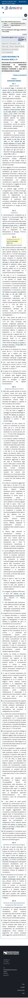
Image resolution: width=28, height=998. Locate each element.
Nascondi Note (19, 46)
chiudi (25, 19)
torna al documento (20, 75)
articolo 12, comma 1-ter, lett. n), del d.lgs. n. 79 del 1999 (14, 343)
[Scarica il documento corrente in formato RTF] (19, 40)
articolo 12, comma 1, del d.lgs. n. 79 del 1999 (14, 416)
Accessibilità (22, 987)
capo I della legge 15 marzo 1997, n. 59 (14, 153)
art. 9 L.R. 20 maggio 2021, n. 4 (12, 242)
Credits (23, 993)
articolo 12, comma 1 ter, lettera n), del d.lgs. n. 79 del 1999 (14, 825)
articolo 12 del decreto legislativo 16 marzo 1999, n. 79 (14, 91)
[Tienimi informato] (23, 39)
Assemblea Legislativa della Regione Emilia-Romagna (9, 2)
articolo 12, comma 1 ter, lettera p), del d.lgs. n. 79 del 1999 (14, 857)
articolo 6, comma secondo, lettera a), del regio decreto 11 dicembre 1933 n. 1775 (14, 111)
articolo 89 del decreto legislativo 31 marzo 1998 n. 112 (14, 143)
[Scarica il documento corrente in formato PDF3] (21, 40)
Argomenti (5, 43)
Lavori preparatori (7, 52)
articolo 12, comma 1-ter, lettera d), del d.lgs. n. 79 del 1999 (14, 293)
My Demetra (22, 2)
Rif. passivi (13, 43)
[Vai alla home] (3, 13)
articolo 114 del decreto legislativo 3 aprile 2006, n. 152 (14, 595)
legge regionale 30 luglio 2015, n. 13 (14, 224)
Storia (11, 46)
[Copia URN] (25, 39)
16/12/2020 (7, 27)
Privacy (23, 984)
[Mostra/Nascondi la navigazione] (2, 8)
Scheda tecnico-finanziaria (10, 49)
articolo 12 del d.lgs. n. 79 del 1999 (14, 261)
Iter (19, 43)
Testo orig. (5, 46)
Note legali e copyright (20, 990)
